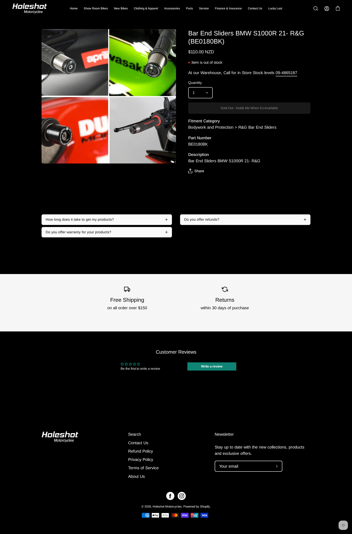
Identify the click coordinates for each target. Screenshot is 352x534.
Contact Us (138, 442)
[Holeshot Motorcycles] (29, 8)
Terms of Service (143, 468)
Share (199, 171)
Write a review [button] (211, 366)
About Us (136, 476)
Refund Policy (140, 451)
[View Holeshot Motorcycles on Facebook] (170, 496)
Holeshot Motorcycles (167, 506)
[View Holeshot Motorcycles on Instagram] (182, 496)
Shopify (205, 506)
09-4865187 (286, 72)
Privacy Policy (140, 459)
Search (134, 434)
